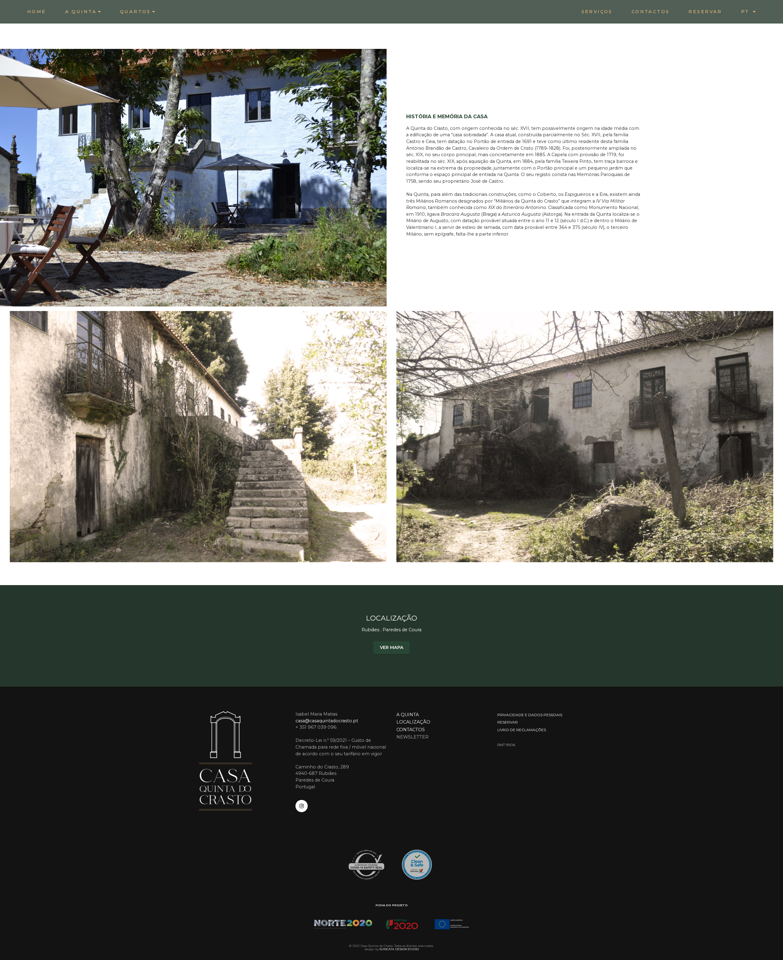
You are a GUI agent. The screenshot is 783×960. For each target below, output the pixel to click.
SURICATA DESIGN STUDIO (399, 949)
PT (746, 11)
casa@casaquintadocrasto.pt (326, 721)
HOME (36, 11)
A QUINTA (81, 11)
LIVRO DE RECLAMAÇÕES (521, 729)
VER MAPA (391, 647)
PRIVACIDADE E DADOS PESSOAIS (529, 715)
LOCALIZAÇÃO (413, 722)
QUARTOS (135, 11)
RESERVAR (705, 11)
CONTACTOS (651, 11)
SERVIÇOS (597, 11)
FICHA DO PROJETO (392, 905)
